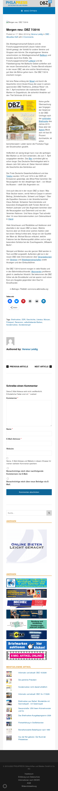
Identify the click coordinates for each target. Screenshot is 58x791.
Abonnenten (36, 271)
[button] (5, 786)
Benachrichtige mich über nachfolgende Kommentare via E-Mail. (24, 472)
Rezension (19, 322)
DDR (23, 319)
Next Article (41, 366)
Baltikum (43, 55)
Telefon (9, 176)
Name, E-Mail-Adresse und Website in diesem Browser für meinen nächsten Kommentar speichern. (28, 462)
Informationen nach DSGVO (29, 780)
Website (10, 448)
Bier (30, 158)
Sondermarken (12, 324)
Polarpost (10, 322)
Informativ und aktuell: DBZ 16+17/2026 (34, 694)
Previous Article (19, 366)
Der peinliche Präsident (27, 679)
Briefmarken (16, 319)
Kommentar (12, 398)
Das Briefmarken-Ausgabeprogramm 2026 (34, 715)
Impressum (29, 773)
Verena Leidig (37, 34)
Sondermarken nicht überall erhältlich (32, 687)
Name (9, 429)
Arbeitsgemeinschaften (31, 259)
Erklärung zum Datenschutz (29, 777)
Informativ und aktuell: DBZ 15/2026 (32, 672)
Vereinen (14, 259)
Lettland (31, 60)
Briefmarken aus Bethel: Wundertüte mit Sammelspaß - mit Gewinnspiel (34, 702)
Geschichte (30, 319)
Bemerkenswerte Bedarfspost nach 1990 (34, 729)
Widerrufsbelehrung (29, 786)
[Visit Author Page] (10, 341)
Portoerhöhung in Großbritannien (31, 722)
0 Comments (28, 37)
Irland (10, 219)
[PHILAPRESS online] (29, 3)
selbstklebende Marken (33, 322)
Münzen (47, 319)
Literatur (39, 319)
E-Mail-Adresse (13, 438)
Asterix (42, 129)
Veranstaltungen (45, 256)
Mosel (32, 81)
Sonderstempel (24, 324)
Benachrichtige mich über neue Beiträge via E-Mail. (27, 483)
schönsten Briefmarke (45, 120)
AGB (29, 783)
